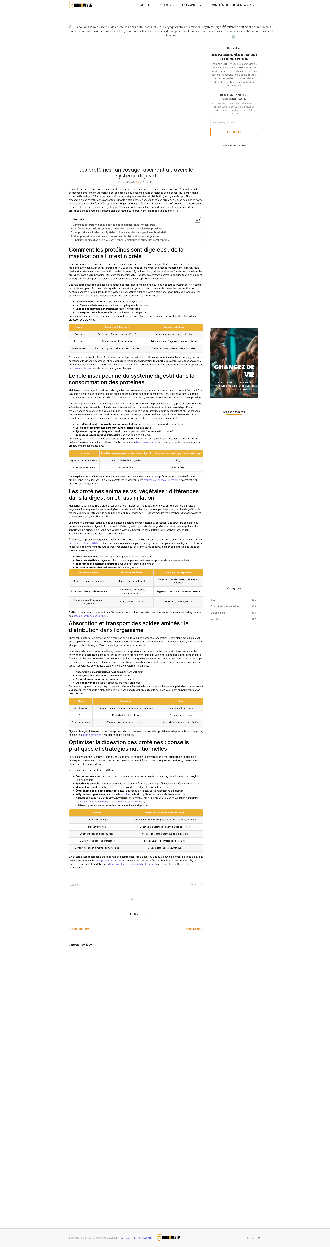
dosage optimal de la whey (110, 860)
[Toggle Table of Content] (196, 220)
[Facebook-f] (248, 1238)
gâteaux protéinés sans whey (89, 615)
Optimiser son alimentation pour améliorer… (230, 303)
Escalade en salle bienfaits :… (228, 188)
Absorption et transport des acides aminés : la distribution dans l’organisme (116, 236)
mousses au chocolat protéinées (162, 479)
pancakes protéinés (80, 368)
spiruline (125, 794)
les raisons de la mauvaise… (227, 265)
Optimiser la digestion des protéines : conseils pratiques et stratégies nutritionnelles (121, 239)
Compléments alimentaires (231, 5)
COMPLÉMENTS (79, 1030)
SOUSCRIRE (234, 132)
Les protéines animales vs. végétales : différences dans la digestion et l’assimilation (120, 232)
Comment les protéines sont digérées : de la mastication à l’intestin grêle (114, 224)
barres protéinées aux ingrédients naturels (133, 863)
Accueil (146, 5)
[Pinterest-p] (258, 1238)
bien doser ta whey (147, 442)
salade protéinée (91, 734)
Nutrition (167, 5)
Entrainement (192, 5)
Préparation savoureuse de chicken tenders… (232, 226)
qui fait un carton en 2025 (83, 543)
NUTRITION (76, 1203)
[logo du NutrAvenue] (80, 5)
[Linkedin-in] (253, 1238)
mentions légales (142, 1238)
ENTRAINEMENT (79, 1117)
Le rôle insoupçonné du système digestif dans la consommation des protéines (117, 228)
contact (125, 1238)
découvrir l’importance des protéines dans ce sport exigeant (110, 801)
